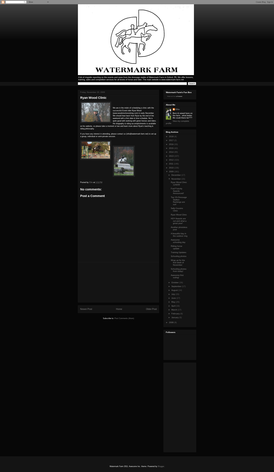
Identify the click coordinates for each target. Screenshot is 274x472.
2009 (171, 171)
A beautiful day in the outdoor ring (179, 234)
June (173, 298)
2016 (171, 144)
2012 (171, 160)
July (173, 294)
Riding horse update (176, 247)
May (173, 302)
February (175, 313)
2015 (171, 148)
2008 (171, 322)
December (176, 175)
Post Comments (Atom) (124, 318)
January (175, 317)
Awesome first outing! (177, 276)
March (174, 310)
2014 (171, 152)
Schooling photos (178, 256)
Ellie (178, 109)
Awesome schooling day (178, 241)
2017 (171, 140)
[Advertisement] (118, 282)
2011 (171, 164)
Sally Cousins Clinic (177, 209)
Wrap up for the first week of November (178, 262)
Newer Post (86, 309)
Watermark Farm (171, 96)
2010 (171, 168)
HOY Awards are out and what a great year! (178, 221)
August (174, 290)
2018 (171, 136)
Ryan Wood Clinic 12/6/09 (179, 183)
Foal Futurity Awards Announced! (177, 191)
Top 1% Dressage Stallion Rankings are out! (179, 201)
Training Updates (178, 252)
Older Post (151, 309)
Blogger (161, 466)
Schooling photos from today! (178, 270)
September (176, 286)
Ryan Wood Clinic (179, 215)
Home (119, 309)
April (173, 306)
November (176, 179)
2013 (171, 156)
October (175, 282)
